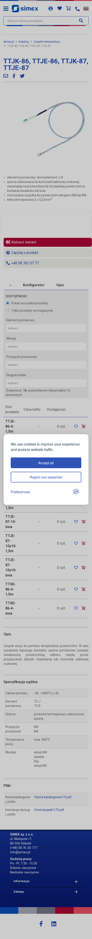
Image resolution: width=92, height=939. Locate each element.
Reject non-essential (46, 476)
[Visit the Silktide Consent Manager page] (76, 492)
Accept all (46, 462)
